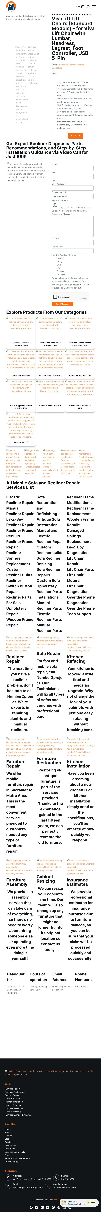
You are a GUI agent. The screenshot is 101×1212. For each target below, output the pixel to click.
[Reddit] (69, 1207)
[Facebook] (31, 1207)
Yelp (60, 268)
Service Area (58, 246)
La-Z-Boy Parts (21, 442)
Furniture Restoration (15, 1092)
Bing (60, 261)
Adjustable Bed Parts (79, 375)
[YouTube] (47, 1207)
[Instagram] (42, 1207)
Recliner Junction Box (50, 375)
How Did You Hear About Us (64, 255)
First (54, 172)
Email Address (59, 184)
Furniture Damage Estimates (18, 1115)
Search (61, 271)
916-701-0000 (67, 1179)
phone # (56, 238)
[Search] (88, 6)
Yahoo (61, 265)
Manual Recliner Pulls (50, 405)
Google (61, 258)
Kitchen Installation (14, 1102)
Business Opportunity (15, 1152)
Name (55, 164)
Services (9, 1142)
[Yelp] (58, 1207)
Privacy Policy (11, 1161)
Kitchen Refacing (13, 1105)
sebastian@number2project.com (28, 1187)
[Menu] (94, 7)
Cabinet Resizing (13, 1111)
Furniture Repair (12, 1089)
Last (53, 180)
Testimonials (11, 1145)
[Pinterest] (53, 1207)
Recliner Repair (12, 1095)
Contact (9, 1135)
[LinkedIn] (64, 1207)
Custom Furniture (13, 1098)
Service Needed (59, 192)
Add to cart (76, 135)
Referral (61, 275)
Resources (10, 1148)
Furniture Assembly (14, 1108)
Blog (7, 1139)
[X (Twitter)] (36, 1207)
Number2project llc (60, 1200)
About (8, 1132)
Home (8, 1129)
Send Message (62, 304)
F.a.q (7, 1155)
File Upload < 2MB (60, 200)
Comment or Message (62, 214)
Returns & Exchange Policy (17, 1158)
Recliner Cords (21, 375)
